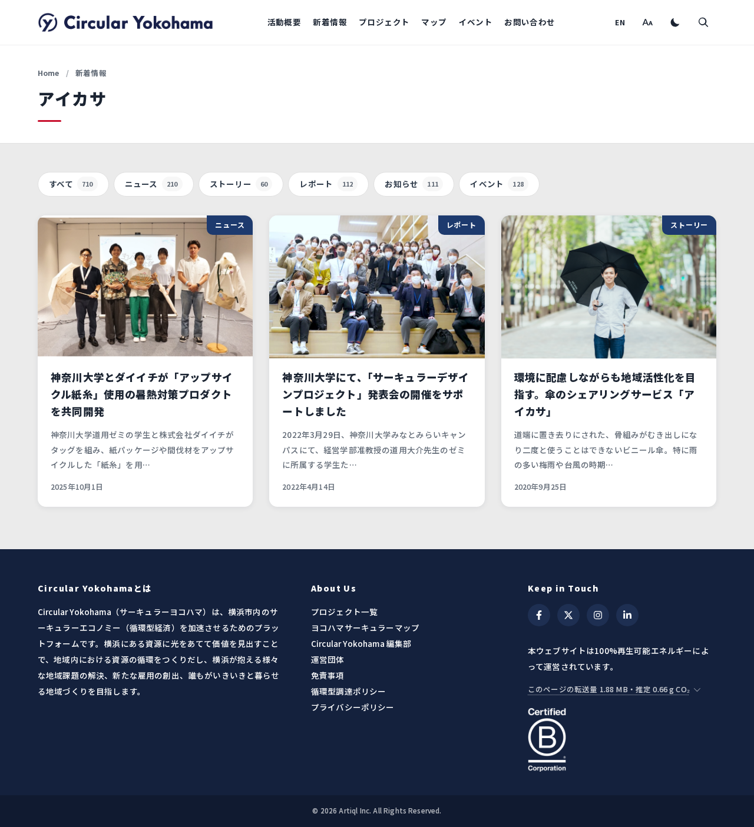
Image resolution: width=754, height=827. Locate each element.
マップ (434, 22)
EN (620, 22)
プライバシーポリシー (353, 707)
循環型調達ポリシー (348, 691)
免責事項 (328, 675)
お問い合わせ (529, 22)
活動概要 (284, 22)
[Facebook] (539, 615)
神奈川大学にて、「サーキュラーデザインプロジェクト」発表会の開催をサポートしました (375, 394)
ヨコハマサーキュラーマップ (365, 627)
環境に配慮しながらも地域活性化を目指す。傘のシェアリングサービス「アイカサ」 (605, 394)
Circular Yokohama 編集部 (361, 643)
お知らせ (411, 184)
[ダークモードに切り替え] (675, 22)
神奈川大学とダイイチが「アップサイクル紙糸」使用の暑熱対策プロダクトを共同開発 (142, 394)
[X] (568, 615)
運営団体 (328, 659)
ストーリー (239, 184)
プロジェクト (384, 22)
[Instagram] (598, 615)
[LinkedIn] (627, 615)
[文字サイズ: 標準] (647, 22)
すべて (71, 184)
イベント (476, 22)
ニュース (151, 184)
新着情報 (330, 22)
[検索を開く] (703, 22)
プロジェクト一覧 (344, 611)
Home (48, 72)
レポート (326, 184)
